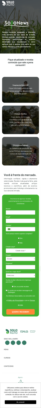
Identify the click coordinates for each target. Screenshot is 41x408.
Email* (8, 217)
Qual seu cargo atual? (13, 271)
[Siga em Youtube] (13, 343)
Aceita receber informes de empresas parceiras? (18, 281)
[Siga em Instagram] (18, 343)
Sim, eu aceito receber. (21, 286)
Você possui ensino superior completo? (19, 233)
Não (21, 243)
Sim (20, 238)
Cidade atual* (10, 247)
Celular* (8, 225)
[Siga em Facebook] (7, 343)
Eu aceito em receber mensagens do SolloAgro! (19, 291)
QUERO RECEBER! (20, 312)
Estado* (8, 255)
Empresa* (9, 263)
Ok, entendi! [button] (20, 402)
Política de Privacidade (15, 300)
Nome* (8, 209)
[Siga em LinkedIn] (24, 343)
